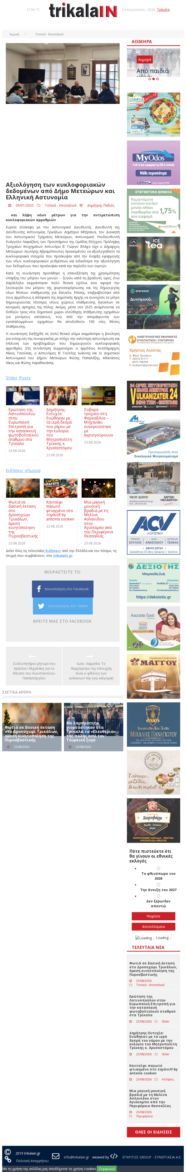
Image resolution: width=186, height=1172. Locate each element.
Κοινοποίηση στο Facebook (67, 589)
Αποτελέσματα (153, 926)
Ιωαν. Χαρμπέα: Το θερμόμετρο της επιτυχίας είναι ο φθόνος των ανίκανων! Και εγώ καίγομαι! (91, 670)
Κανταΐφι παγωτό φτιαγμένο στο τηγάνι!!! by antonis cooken (153, 1069)
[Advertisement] (63, 143)
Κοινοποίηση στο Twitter (68, 606)
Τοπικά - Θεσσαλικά (60, 205)
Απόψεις (168, 1079)
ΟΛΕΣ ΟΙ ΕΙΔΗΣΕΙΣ (153, 1132)
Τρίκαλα (163, 9)
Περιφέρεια (144, 1116)
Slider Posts (18, 378)
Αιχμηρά (144, 59)
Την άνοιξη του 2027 (158, 889)
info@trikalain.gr (76, 1157)
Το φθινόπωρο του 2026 (158, 876)
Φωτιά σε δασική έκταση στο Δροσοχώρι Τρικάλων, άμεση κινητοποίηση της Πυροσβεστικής (31, 734)
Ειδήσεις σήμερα (23, 470)
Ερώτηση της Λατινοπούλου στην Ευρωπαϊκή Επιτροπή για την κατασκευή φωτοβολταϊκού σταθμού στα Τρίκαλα (152, 1005)
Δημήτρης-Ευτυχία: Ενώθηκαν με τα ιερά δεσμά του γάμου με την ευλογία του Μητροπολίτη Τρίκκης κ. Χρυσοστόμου (153, 1040)
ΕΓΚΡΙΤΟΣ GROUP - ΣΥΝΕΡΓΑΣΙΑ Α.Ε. (151, 1157)
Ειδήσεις (53, 550)
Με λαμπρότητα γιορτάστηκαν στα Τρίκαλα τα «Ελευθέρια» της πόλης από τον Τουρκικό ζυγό (91, 731)
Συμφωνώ (107, 1168)
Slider (166, 1021)
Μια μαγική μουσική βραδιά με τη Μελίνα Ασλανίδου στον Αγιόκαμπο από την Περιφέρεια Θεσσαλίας (150, 1098)
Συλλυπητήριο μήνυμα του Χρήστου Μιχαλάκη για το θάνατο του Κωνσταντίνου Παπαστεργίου (34, 670)
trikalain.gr (63, 555)
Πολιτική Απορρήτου (32, 1160)
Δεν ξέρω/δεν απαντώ (158, 903)
